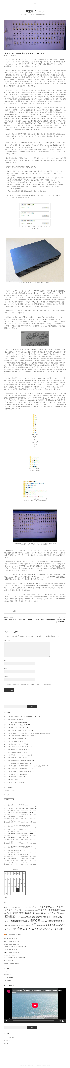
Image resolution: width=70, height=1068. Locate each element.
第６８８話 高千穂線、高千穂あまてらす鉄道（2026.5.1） (19, 833)
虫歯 (27, 925)
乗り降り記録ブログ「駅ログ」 (14, 934)
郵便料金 (43, 925)
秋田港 (5, 925)
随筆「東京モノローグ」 (13, 806)
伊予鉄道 (25, 913)
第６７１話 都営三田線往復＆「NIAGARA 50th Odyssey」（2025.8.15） (22, 716)
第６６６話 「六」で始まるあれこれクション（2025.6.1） (19, 730)
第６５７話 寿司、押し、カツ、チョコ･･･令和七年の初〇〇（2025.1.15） (23, 755)
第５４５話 (48, 594)
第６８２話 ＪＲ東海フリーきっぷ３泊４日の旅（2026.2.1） (19, 859)
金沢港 (57, 925)
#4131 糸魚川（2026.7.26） (11, 941)
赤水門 (29, 925)
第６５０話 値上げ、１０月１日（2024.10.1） (16, 774)
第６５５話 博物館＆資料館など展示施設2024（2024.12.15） (20, 760)
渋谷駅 (47, 920)
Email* (6, 668)
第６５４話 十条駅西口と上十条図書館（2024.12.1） (17, 763)
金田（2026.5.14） (9, 960)
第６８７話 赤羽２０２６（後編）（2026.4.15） (16, 838)
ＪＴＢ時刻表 (57, 928)
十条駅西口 (62, 913)
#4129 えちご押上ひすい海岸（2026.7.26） (15, 947)
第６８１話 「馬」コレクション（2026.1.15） (16, 863)
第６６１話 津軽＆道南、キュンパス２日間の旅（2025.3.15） (20, 744)
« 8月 (5, 897)
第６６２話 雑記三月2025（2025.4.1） (14, 741)
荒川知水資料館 (22, 925)
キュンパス (16, 910)
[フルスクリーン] (63, 1021)
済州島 (42, 921)
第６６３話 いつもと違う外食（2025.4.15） (15, 738)
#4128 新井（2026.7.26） (11, 949)
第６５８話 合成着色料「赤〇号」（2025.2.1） (16, 752)
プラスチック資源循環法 (49, 910)
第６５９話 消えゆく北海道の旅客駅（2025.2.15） (17, 749)
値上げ (32, 913)
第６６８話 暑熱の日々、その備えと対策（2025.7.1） (18, 725)
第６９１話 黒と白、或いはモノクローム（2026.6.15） (18, 821)
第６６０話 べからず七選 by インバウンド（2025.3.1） (18, 747)
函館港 (37, 913)
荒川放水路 (15, 925)
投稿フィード (7, 975)
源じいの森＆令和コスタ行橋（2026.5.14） (15, 958)
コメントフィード (8, 977)
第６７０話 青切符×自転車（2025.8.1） (14, 719)
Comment (6, 640)
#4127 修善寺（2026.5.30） (11, 952)
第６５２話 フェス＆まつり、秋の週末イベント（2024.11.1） (20, 768)
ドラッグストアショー (33, 910)
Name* (6, 660)
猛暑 (62, 920)
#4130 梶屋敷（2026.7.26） (11, 944)
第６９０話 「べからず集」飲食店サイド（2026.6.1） (18, 825)
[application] (35, 1005)
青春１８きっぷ (26, 928)
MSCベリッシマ (7, 907)
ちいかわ (33, 907)
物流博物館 (55, 920)
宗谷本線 (42, 916)
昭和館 (14, 920)
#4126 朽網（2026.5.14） (11, 955)
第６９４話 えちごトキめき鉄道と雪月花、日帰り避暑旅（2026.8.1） (21, 808)
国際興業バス (12, 916)
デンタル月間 (25, 910)
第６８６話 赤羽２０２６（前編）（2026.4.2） (16, 842)
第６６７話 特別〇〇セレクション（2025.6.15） (16, 727)
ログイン (6, 972)
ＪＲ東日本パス (43, 928)
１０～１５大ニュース (9, 1037)
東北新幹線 (22, 920)
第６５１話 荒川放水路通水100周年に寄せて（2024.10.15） (19, 771)
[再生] (7, 1021)
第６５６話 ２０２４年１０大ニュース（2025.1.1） (17, 757)
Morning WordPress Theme (29, 1066)
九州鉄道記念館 (14, 913)
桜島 (28, 921)
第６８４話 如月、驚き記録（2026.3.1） (14, 850)
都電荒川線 (50, 924)
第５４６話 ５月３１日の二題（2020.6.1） (18, 620)
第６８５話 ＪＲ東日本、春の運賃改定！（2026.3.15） (18, 846)
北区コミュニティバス (49, 913)
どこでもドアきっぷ (46, 907)
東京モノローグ (35, 11)
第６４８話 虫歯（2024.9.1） (12, 779)
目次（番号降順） (8, 787)
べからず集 (7, 1040)
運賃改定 (39, 925)
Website (6, 676)
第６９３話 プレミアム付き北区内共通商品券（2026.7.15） (19, 812)
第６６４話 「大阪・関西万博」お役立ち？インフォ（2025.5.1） (20, 736)
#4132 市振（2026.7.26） (11, 938)
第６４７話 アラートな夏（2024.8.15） (14, 782)
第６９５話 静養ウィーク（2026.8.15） (14, 804)
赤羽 (34, 924)
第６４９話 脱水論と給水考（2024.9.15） (15, 777)
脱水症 (9, 925)
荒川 (12, 925)
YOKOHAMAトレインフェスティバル (20, 907)
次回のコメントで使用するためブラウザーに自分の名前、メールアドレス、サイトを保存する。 (30, 685)
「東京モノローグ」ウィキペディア (13, 790)
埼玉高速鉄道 (32, 916)
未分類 (14, 611)
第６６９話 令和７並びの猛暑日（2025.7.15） (16, 722)
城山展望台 (23, 917)
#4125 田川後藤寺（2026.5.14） (12, 963)
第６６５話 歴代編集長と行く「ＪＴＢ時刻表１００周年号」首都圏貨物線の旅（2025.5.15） (27, 733)
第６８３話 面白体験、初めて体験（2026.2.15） (16, 854)
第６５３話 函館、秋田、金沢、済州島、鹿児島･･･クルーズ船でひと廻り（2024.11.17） (26, 766)
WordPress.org (8, 980)
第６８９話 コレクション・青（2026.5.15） (15, 829)
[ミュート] (60, 1021)
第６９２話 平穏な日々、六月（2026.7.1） (15, 817)
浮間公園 (35, 920)
